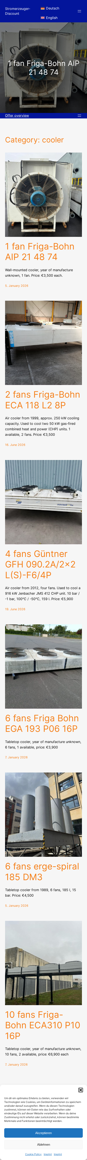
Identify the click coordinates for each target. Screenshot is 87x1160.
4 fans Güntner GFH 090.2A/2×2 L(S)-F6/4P (40, 564)
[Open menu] (79, 11)
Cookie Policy (33, 1154)
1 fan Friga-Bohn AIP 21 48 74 (40, 251)
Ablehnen (43, 1144)
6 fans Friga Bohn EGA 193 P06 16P (42, 723)
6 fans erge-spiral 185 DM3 (42, 871)
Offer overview (17, 115)
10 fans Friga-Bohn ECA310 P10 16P (42, 1025)
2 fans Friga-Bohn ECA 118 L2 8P (42, 399)
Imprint (48, 1154)
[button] (81, 1090)
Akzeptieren (43, 1133)
